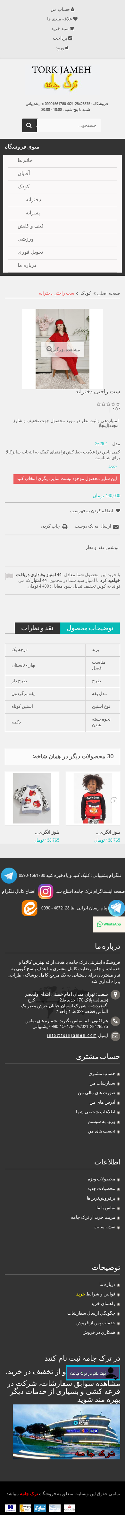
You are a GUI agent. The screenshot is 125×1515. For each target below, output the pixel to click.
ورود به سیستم (101, 1122)
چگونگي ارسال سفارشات (91, 1313)
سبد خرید (60, 29)
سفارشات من (102, 1083)
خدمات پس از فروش (95, 1323)
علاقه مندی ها (59, 19)
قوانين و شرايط (95, 1294)
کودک (23, 187)
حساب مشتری (101, 1074)
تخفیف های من (101, 1131)
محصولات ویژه (101, 1179)
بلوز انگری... (47, 832)
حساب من (60, 10)
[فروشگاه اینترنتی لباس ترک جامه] (62, 80)
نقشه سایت (104, 1227)
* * (116, 409)
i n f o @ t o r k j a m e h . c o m (71, 1036)
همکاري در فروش (98, 1333)
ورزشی (26, 239)
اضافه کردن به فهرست (92, 511)
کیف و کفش (31, 226)
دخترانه (33, 200)
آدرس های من (102, 1103)
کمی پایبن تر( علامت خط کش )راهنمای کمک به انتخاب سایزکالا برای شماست (63, 455)
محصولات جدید (101, 1189)
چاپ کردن (50, 526)
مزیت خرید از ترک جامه (93, 1218)
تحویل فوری (30, 252)
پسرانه (33, 213)
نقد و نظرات (37, 627)
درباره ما (107, 1285)
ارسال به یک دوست (93, 526)
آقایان (24, 174)
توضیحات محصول (90, 627)
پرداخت (60, 38)
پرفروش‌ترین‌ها (101, 1198)
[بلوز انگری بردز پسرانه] (93, 798)
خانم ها (25, 161)
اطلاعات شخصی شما (95, 1112)
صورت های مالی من (96, 1093)
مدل (116, 444)
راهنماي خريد (103, 1304)
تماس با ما (105, 1208)
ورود (60, 48)
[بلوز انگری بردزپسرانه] (32, 798)
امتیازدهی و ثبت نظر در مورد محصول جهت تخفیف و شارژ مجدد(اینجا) (66, 423)
